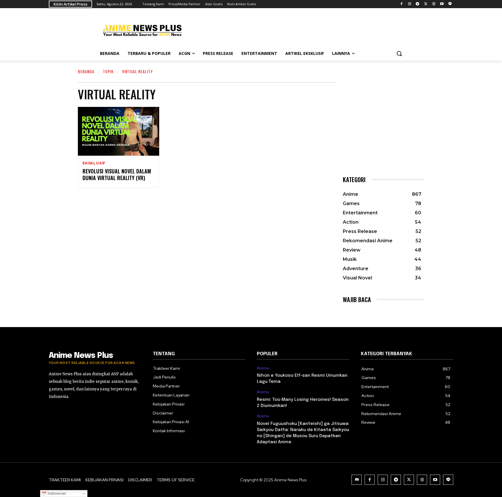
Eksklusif (94, 163)
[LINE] (450, 4)
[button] (399, 53)
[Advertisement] (294, 29)
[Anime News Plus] (142, 30)
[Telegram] (417, 4)
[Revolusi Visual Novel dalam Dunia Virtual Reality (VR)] (118, 131)
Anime (263, 368)
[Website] (434, 4)
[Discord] (357, 480)
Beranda (86, 71)
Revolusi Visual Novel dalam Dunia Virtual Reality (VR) (117, 174)
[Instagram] (409, 4)
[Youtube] (441, 4)
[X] (425, 4)
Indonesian (56, 493)
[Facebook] (401, 4)
